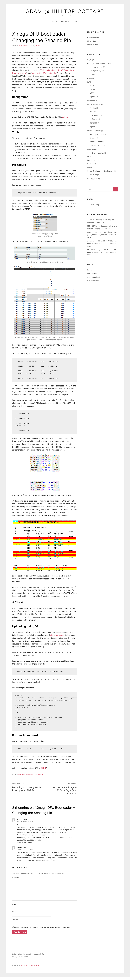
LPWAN (92, 89)
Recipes (90, 164)
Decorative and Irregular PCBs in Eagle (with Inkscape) (64, 789)
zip (67, 117)
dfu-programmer (57, 635)
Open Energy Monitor (95, 153)
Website (15, 919)
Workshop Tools (96, 145)
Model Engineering (94, 131)
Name (15, 904)
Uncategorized (93, 179)
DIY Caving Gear (96, 67)
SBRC (43, 768)
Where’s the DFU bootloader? (44, 73)
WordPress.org (93, 281)
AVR (19, 774)
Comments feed (93, 277)
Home (54, 22)
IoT (88, 82)
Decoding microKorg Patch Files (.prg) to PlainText (26, 787)
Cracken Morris (93, 38)
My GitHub (91, 41)
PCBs (89, 157)
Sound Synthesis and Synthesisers (100, 171)
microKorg (94, 175)
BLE (91, 86)
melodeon (91, 101)
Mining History (95, 71)
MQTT (92, 93)
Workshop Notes (96, 142)
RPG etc (90, 167)
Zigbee (92, 97)
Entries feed (92, 273)
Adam (37, 45)
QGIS (92, 74)
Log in (89, 270)
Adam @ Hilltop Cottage (65, 11)
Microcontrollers (29, 774)
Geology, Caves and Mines (97, 63)
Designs (93, 138)
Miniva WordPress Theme (30, 965)
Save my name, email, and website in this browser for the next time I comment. (42, 927)
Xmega (40, 774)
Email (14, 912)
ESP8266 (93, 123)
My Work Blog (92, 45)
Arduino (93, 108)
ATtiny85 (95, 115)
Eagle (89, 60)
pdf (63, 117)
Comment (16, 878)
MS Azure (91, 149)
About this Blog (69, 22)
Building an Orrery (97, 134)
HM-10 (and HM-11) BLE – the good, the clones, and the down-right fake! (102, 234)
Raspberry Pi (92, 160)
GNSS (89, 78)
